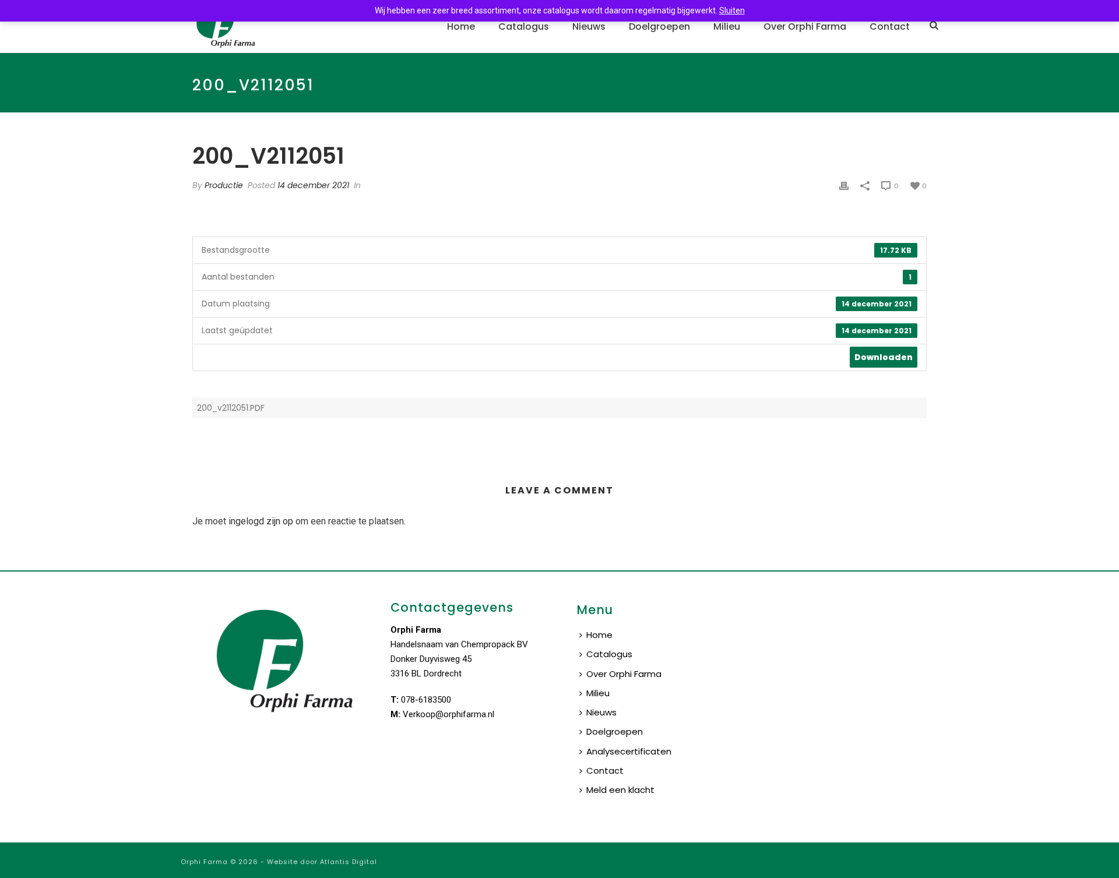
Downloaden (883, 357)
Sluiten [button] (732, 10)
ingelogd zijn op (260, 521)
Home (461, 26)
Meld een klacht (620, 790)
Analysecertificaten (628, 751)
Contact (890, 26)
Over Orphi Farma (804, 26)
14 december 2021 (313, 185)
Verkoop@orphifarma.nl (448, 714)
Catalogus (523, 26)
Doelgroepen (659, 26)
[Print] (844, 185)
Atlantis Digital (348, 861)
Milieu (726, 26)
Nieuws (589, 26)
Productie (224, 185)
